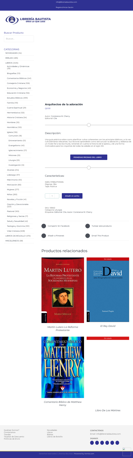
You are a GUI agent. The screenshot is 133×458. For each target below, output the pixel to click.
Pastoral (10, 211)
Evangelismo (14, 145)
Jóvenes (10, 170)
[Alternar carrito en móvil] (119, 16)
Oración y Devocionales (17, 204)
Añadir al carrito (72, 196)
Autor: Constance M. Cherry (79, 212)
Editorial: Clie (60, 212)
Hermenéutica (13, 112)
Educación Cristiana (16, 93)
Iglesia (10, 132)
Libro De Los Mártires (107, 410)
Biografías (11, 73)
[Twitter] (97, 443)
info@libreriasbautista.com (66, 2)
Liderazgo (11, 175)
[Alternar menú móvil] (128, 16)
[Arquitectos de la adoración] (85, 62)
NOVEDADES (11, 53)
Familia (10, 103)
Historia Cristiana (15, 117)
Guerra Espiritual (14, 108)
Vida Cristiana (13, 231)
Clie (55, 118)
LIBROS (8, 63)
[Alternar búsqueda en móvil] (123, 16)
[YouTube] (107, 443)
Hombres (11, 122)
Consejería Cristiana (16, 83)
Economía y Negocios (17, 88)
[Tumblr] (117, 443)
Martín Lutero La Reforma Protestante (62, 328)
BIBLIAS (9, 58)
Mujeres (10, 189)
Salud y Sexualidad (15, 221)
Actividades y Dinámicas (18, 66)
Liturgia (58, 210)
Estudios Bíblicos (15, 98)
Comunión (13, 136)
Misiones (12, 155)
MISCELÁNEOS (12, 241)
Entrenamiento (15, 140)
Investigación (15, 165)
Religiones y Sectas (16, 216)
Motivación (12, 185)
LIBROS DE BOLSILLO (15, 236)
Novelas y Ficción (15, 199)
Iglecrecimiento (16, 150)
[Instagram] (102, 443)
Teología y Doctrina (16, 226)
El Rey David (107, 326)
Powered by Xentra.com (84, 454)
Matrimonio (12, 180)
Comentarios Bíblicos (17, 78)
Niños (9, 194)
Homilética (12, 127)
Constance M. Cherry (60, 116)
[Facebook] (92, 443)
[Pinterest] (112, 443)
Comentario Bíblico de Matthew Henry (63, 403)
